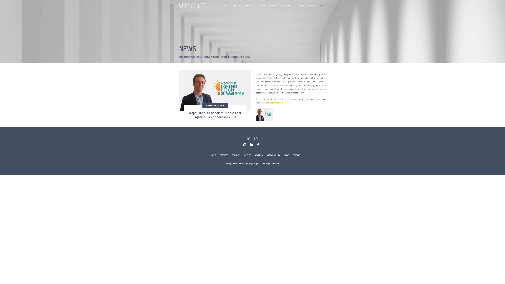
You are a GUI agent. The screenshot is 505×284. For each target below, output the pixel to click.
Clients (247, 155)
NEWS (301, 5)
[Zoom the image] (252, 138)
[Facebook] (258, 145)
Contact (296, 155)
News (286, 155)
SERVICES (237, 5)
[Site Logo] (192, 5)
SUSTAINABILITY (288, 5)
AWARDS (273, 5)
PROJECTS (249, 5)
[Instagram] (245, 145)
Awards (259, 155)
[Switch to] (322, 5)
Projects (236, 155)
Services (224, 155)
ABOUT (225, 5)
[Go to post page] (264, 114)
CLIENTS (261, 5)
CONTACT (312, 5)
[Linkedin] (251, 145)
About (213, 155)
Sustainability (273, 155)
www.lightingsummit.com (271, 102)
